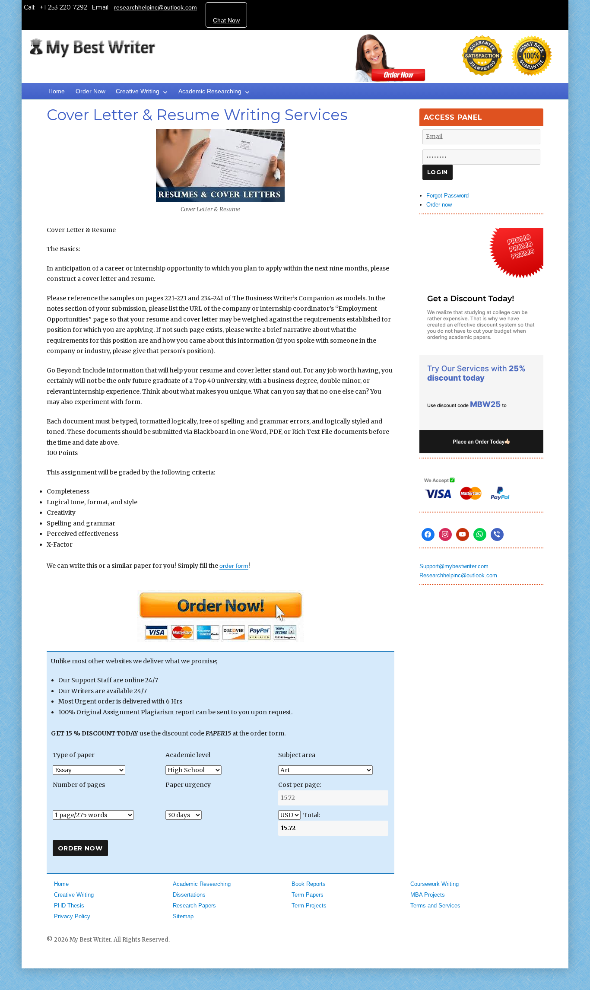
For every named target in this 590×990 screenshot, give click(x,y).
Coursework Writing (434, 884)
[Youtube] (462, 534)
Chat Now (226, 20)
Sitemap (183, 916)
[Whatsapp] (479, 534)
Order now (439, 204)
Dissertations (189, 894)
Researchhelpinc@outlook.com (458, 575)
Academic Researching (209, 91)
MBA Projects (427, 894)
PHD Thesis (69, 905)
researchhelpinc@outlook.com (155, 7)
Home (56, 91)
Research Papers (194, 905)
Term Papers (308, 894)
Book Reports (309, 884)
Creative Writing (137, 91)
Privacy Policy (72, 916)
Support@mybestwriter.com (453, 566)
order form (233, 565)
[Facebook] (428, 534)
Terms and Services (435, 905)
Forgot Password (447, 195)
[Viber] (497, 534)
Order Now (90, 91)
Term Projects (309, 905)
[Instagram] (445, 534)
